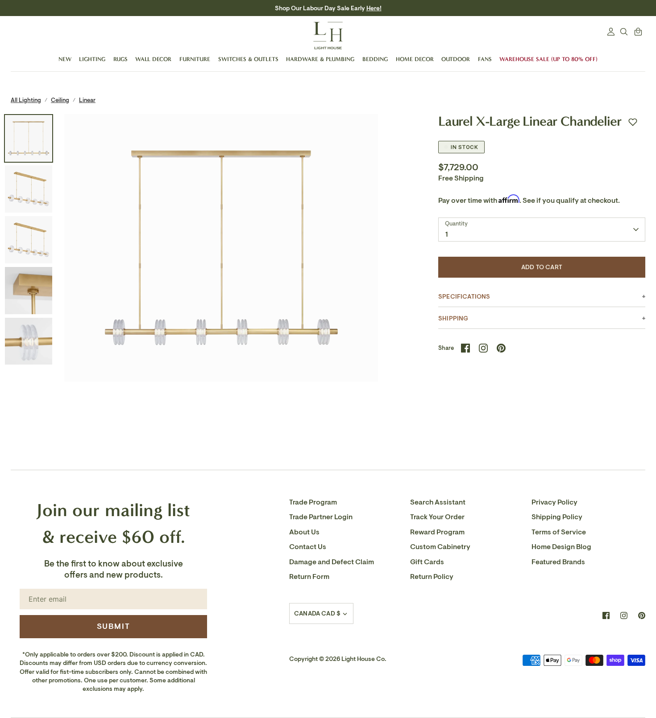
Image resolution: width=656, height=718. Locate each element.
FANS (485, 59)
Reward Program (437, 532)
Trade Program (313, 502)
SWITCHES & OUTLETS (248, 59)
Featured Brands (558, 562)
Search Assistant (437, 502)
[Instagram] (624, 615)
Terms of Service (558, 532)
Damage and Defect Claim (331, 562)
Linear (87, 100)
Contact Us (307, 547)
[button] (633, 122)
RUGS (120, 59)
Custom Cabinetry (440, 547)
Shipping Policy (556, 517)
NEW (64, 59)
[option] (221, 271)
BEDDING (375, 59)
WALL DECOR (153, 59)
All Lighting (26, 100)
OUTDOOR (455, 59)
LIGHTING (92, 59)
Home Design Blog (561, 547)
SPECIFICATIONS (464, 296)
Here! (364, 8)
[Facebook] (606, 615)
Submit (113, 626)
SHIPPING (453, 318)
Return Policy (431, 577)
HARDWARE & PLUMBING (320, 59)
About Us (304, 532)
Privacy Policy (554, 502)
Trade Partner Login (321, 517)
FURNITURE (194, 59)
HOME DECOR (415, 59)
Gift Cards (427, 562)
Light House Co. (363, 659)
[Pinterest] (642, 615)
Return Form (309, 577)
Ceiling (60, 100)
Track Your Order (437, 517)
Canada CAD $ (317, 613)
